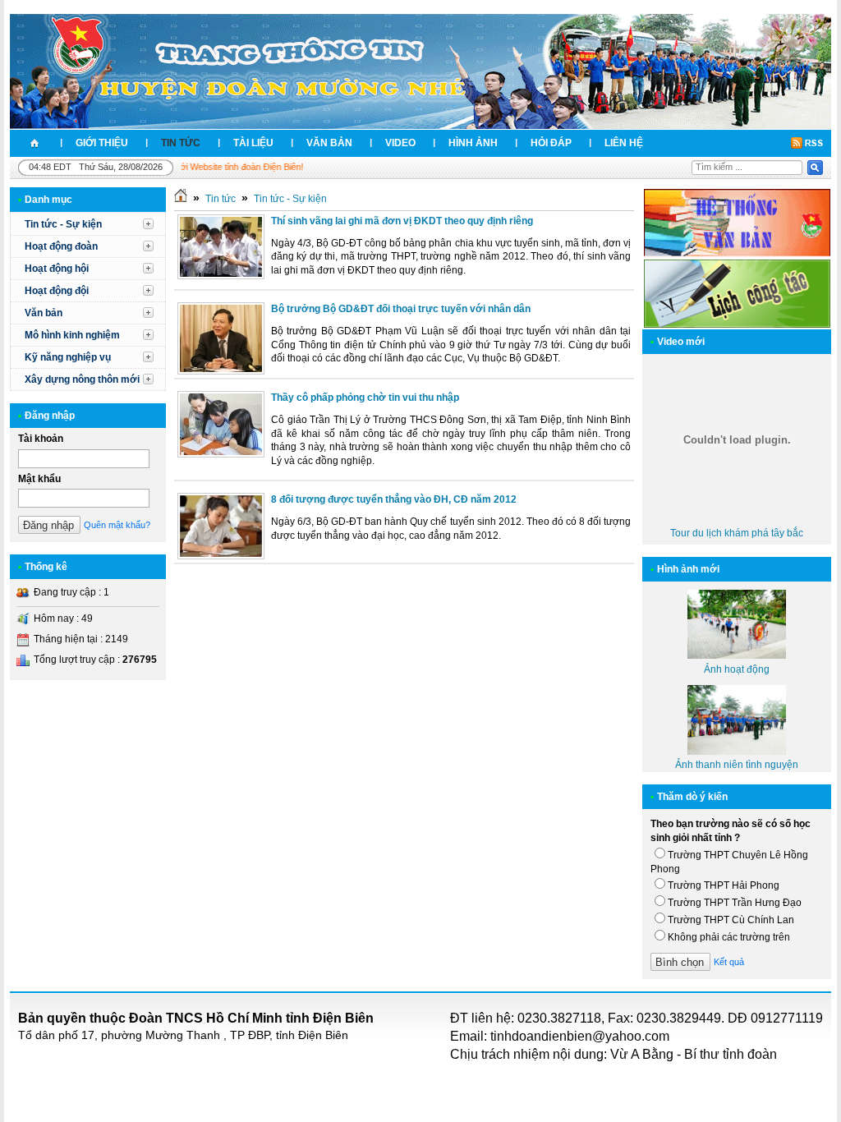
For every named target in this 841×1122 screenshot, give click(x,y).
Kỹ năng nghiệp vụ (68, 357)
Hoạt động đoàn (61, 246)
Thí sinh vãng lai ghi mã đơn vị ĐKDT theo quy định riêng (402, 221)
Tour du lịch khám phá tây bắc (736, 533)
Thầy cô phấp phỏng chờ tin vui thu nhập (365, 397)
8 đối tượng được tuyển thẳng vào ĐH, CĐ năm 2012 (394, 499)
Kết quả (729, 962)
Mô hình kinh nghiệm (72, 335)
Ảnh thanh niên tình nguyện (736, 764)
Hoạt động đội (57, 291)
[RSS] (806, 143)
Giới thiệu (102, 143)
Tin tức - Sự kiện (63, 224)
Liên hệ (623, 143)
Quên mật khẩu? (117, 525)
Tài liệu (253, 143)
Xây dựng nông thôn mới (82, 379)
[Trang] (180, 199)
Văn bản (329, 143)
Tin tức (180, 143)
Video (400, 143)
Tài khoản (40, 438)
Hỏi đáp (551, 143)
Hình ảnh (473, 143)
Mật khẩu (39, 479)
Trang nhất (34, 143)
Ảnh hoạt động (737, 669)
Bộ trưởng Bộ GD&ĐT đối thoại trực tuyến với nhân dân (401, 309)
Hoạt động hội (57, 268)
